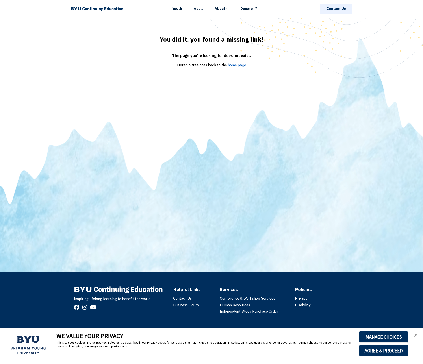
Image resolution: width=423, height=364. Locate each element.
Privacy (301, 298)
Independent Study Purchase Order (249, 311)
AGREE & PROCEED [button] (384, 350)
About (220, 9)
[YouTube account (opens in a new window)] (93, 307)
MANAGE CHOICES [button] (383, 337)
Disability (303, 305)
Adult (198, 9)
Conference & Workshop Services (247, 298)
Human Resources (235, 305)
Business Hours (186, 305)
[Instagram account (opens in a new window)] (85, 307)
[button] (415, 335)
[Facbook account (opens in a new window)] (77, 307)
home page (237, 65)
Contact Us (336, 9)
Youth (177, 9)
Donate (246, 9)
